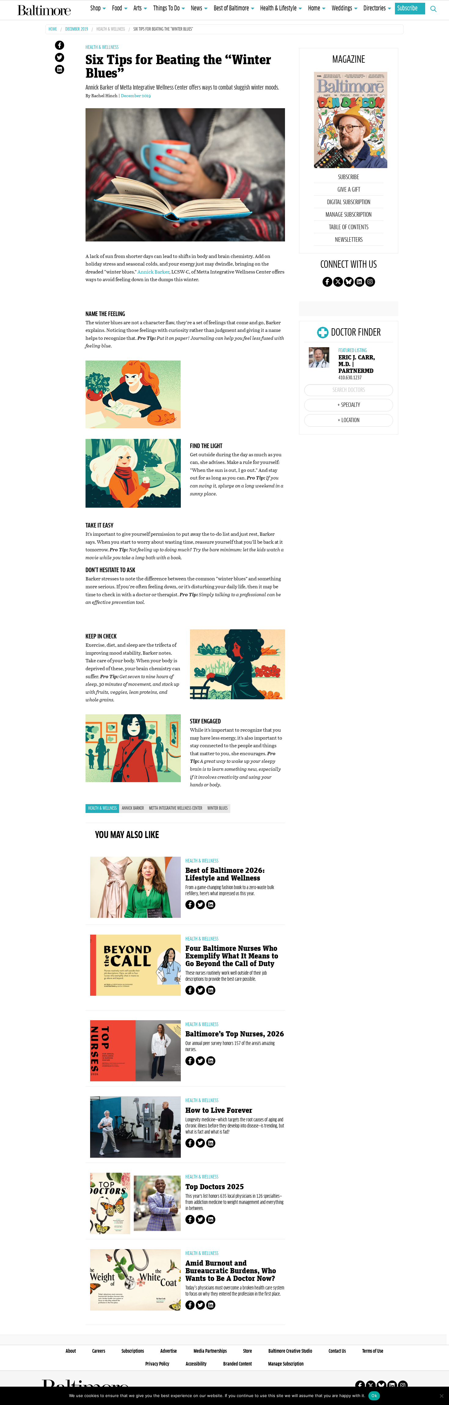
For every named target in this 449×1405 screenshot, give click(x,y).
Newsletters (349, 240)
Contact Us (337, 1351)
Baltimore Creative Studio (290, 1351)
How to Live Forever (218, 1110)
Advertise (168, 1351)
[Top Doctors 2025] (135, 1203)
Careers (98, 1351)
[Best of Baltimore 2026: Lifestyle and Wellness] (135, 887)
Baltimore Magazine (44, 10)
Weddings (342, 9)
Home (314, 9)
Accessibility (196, 1364)
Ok (374, 1395)
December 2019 (76, 29)
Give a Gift (349, 190)
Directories (374, 9)
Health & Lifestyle (278, 9)
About (71, 1351)
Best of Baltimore (231, 9)
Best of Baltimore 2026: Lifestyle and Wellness (225, 874)
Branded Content (237, 1364)
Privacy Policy (157, 1364)
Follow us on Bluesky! (349, 282)
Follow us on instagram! (370, 282)
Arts (137, 9)
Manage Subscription (349, 215)
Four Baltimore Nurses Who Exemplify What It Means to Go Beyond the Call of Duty (231, 956)
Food (117, 9)
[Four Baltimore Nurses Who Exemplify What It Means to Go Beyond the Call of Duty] (135, 965)
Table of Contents (348, 227)
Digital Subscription (349, 202)
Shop (95, 9)
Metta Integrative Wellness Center (175, 808)
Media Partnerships (210, 1351)
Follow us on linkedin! (359, 282)
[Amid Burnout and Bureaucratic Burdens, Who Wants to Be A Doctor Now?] (135, 1279)
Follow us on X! (338, 282)
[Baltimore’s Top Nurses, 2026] (135, 1050)
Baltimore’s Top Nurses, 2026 (234, 1034)
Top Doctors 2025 (214, 1187)
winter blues (217, 808)
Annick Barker (153, 271)
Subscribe (407, 9)
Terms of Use (372, 1351)
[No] (441, 1396)
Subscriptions (133, 1351)
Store (247, 1351)
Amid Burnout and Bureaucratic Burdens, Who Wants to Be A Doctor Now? (230, 1271)
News (196, 9)
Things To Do (166, 9)
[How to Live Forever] (135, 1126)
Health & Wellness (111, 29)
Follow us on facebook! (327, 282)
